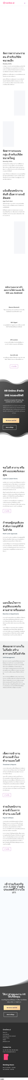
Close (2, 1079)
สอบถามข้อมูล (9, 427)
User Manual (6, 1034)
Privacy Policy (6, 1038)
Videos (4, 1039)
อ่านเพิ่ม (14, 366)
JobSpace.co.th (6, 1041)
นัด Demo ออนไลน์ (11, 35)
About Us (5, 1032)
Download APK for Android (9, 1036)
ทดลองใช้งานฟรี (10, 42)
